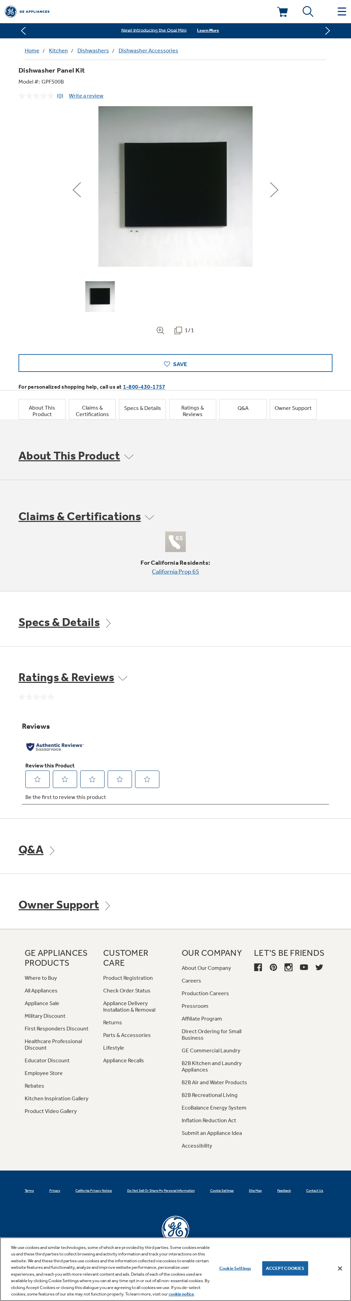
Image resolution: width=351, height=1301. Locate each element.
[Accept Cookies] (340, 1268)
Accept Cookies (285, 1268)
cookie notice (181, 1294)
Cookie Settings (235, 1268)
